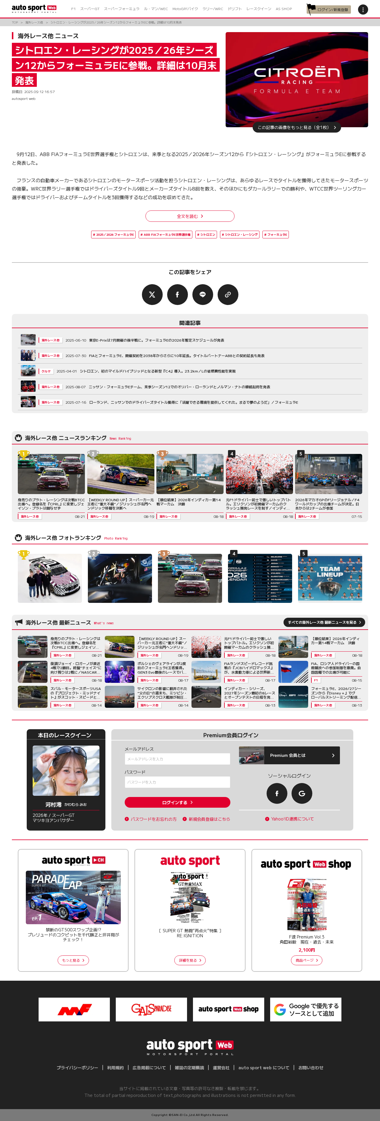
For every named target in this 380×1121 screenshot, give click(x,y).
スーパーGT (89, 8)
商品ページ (305, 960)
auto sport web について (263, 1067)
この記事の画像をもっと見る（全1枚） (294, 127)
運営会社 (221, 1067)
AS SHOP (284, 8)
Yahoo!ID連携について (292, 818)
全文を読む (187, 216)
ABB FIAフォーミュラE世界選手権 (167, 234)
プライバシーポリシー (77, 1067)
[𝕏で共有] (152, 294)
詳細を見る (188, 960)
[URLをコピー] (228, 294)
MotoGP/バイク (185, 8)
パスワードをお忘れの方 (154, 819)
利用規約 (115, 1067)
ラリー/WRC (212, 8)
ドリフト (235, 8)
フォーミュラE (277, 234)
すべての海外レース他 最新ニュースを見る (322, 622)
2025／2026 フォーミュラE (115, 234)
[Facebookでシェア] (177, 294)
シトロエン (207, 234)
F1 (73, 8)
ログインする (174, 802)
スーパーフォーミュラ (122, 8)
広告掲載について (149, 1067)
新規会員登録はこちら (209, 819)
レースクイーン (258, 8)
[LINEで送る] (202, 294)
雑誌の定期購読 (189, 1067)
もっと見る (71, 960)
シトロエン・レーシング (241, 234)
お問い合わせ (310, 1067)
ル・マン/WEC (156, 8)
